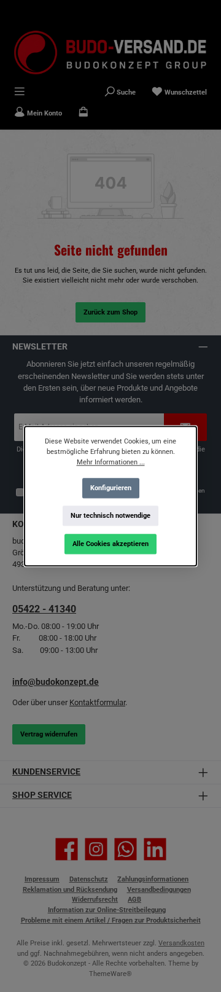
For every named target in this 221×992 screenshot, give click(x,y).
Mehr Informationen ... (111, 462)
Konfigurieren (110, 487)
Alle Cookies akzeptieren (110, 544)
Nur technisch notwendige (110, 516)
